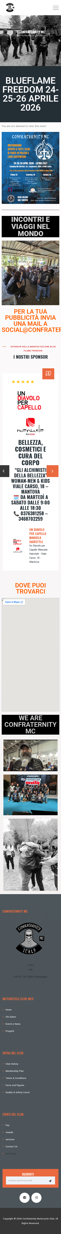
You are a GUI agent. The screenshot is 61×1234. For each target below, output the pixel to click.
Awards (9, 1132)
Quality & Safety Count (18, 1092)
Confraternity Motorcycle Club (38, 1218)
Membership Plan (15, 1071)
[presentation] (52, 471)
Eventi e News (13, 1024)
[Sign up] (50, 1180)
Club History (12, 1064)
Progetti (10, 1031)
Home (9, 1009)
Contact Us (11, 1146)
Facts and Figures (15, 1085)
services (10, 1139)
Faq (7, 1125)
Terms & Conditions (16, 1078)
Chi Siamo (11, 1016)
